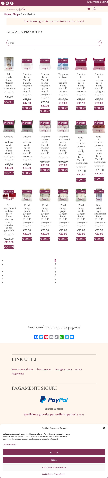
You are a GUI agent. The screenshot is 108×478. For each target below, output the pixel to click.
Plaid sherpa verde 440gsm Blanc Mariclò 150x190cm (82, 214)
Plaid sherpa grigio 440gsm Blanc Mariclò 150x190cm (64, 214)
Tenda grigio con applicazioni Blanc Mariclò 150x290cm (100, 214)
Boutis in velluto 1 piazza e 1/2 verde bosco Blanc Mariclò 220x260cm (82, 150)
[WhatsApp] (61, 337)
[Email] (51, 337)
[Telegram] (66, 337)
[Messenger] (71, 337)
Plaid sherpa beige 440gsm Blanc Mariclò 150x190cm (46, 214)
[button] (103, 428)
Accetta (54, 452)
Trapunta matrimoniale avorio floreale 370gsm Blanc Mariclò (65, 145)
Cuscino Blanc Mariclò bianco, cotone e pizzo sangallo (27, 83)
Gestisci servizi (10, 444)
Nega (54, 459)
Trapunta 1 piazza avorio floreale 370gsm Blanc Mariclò (45, 145)
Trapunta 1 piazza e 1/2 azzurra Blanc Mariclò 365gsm (63, 83)
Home (7, 14)
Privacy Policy (59, 474)
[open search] (94, 9)
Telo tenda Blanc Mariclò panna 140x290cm (10, 81)
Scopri (9, 68)
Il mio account (43, 369)
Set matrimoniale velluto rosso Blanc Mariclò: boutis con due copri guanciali (11, 218)
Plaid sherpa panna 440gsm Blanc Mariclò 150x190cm (28, 214)
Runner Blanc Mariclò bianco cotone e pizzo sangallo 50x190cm (45, 84)
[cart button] (88, 9)
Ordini (78, 369)
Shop (16, 14)
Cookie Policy (47, 474)
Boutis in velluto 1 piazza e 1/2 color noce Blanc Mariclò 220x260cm (100, 149)
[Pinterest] (46, 337)
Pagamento (18, 374)
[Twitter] (41, 337)
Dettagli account (63, 369)
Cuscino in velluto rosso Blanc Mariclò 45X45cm (99, 83)
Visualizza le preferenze (54, 467)
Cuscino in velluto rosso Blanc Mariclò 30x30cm (81, 83)
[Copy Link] (56, 337)
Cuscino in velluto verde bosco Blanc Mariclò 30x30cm (27, 146)
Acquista (9, 101)
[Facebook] (36, 337)
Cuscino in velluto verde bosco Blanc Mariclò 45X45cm (9, 146)
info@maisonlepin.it (97, 1)
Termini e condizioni (22, 369)
